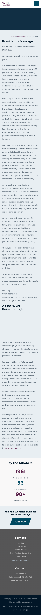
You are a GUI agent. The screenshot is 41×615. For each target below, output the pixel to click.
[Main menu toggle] (36, 3)
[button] (20, 521)
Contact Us (21, 546)
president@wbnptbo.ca (20, 580)
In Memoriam (20, 556)
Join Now (20, 543)
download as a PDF (13, 448)
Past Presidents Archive (20, 553)
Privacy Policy (20, 549)
